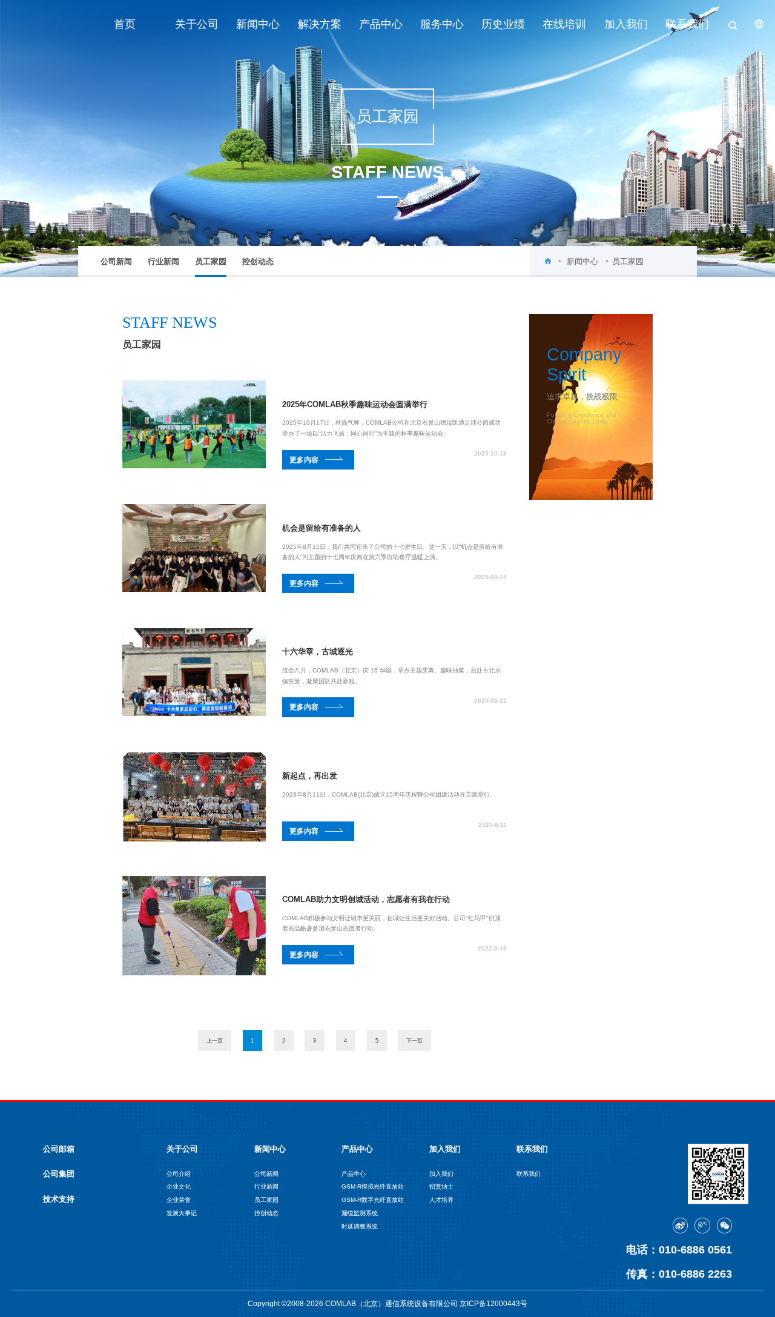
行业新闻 (163, 261)
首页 (125, 24)
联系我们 (687, 24)
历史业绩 (503, 24)
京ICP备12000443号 (493, 1303)
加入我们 (626, 24)
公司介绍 (179, 1173)
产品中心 (381, 24)
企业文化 (179, 1186)
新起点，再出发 (309, 775)
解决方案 (319, 24)
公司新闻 (116, 261)
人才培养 (441, 1199)
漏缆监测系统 (359, 1213)
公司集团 (58, 1173)
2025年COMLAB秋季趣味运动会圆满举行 (354, 404)
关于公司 (197, 24)
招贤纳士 (441, 1186)
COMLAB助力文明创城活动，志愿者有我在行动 (366, 899)
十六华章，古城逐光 (317, 651)
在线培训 (564, 24)
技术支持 (58, 1199)
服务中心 (442, 24)
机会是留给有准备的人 (321, 527)
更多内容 (303, 460)
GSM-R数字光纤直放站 (372, 1199)
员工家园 (210, 261)
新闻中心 (258, 24)
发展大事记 (182, 1213)
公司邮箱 (58, 1148)
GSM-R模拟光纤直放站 (372, 1186)
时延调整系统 (359, 1226)
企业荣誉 (179, 1199)
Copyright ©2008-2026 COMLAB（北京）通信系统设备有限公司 (354, 1303)
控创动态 (258, 261)
